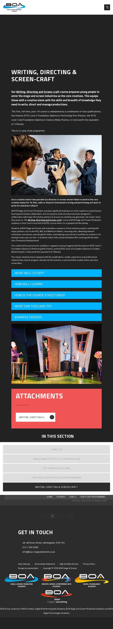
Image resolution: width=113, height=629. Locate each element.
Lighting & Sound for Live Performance (56, 477)
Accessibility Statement (45, 563)
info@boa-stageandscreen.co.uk (39, 552)
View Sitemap (24, 563)
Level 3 (72, 496)
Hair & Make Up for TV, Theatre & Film (56, 459)
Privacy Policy (89, 563)
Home (49, 496)
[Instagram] (60, 517)
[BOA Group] (56, 596)
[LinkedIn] (67, 517)
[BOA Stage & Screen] (16, 7)
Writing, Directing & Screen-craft (56, 487)
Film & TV (56, 449)
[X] (53, 517)
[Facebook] (45, 517)
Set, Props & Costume (56, 468)
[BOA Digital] (92, 580)
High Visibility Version (69, 563)
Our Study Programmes (92, 496)
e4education (32, 568)
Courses (60, 496)
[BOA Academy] (56, 580)
